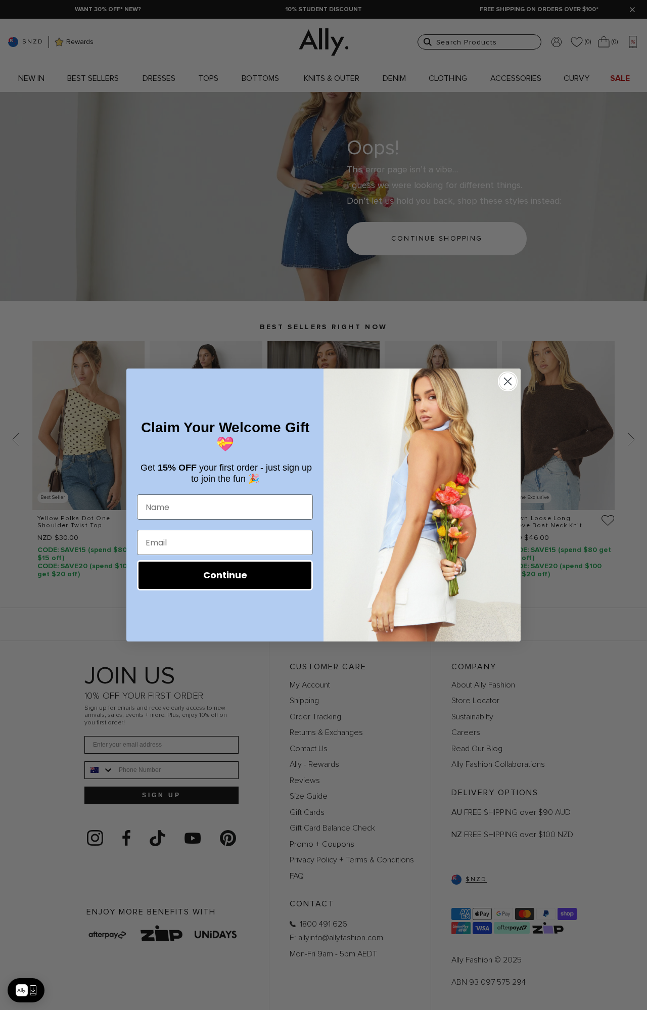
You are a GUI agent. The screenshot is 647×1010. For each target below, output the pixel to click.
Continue (225, 575)
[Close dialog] (508, 381)
